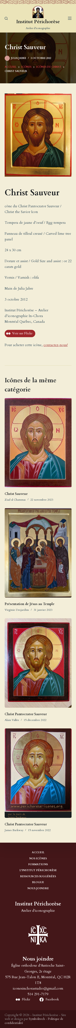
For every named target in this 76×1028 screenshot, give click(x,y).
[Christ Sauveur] (38, 442)
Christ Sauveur (16, 494)
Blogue (38, 882)
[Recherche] (6, 18)
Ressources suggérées (38, 876)
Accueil (38, 852)
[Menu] (70, 18)
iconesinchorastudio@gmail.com (38, 988)
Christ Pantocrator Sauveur (26, 714)
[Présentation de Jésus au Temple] (38, 553)
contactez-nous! (56, 345)
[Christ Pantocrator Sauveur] (38, 663)
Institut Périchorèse (38, 21)
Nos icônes (38, 858)
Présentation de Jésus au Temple (30, 604)
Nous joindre (38, 888)
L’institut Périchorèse (38, 870)
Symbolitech (37, 1019)
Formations (38, 864)
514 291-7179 (38, 994)
